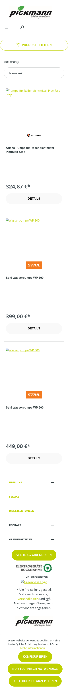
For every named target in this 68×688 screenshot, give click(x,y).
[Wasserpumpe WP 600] (34, 366)
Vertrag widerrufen (34, 555)
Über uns (15, 482)
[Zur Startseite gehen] (30, 11)
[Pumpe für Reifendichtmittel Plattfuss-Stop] (34, 106)
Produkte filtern (36, 45)
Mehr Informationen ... (34, 648)
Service (14, 496)
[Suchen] (22, 27)
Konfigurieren (35, 656)
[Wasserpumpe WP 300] (34, 236)
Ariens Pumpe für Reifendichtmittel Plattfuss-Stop (30, 149)
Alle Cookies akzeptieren (35, 681)
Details (34, 198)
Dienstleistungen (21, 510)
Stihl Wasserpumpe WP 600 (25, 407)
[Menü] (6, 27)
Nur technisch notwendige (35, 668)
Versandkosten (28, 599)
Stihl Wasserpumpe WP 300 (25, 277)
